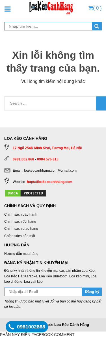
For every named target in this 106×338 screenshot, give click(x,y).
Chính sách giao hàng (21, 229)
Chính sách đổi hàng (20, 222)
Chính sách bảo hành (20, 215)
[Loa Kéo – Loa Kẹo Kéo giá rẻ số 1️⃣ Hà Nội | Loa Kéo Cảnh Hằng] (51, 7)
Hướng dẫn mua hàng (21, 254)
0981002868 (31, 327)
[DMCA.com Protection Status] (25, 193)
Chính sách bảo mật (19, 236)
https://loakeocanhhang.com (49, 182)
